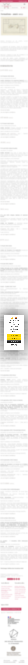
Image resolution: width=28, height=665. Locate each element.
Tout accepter (14, 335)
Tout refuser (14, 338)
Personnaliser (14, 341)
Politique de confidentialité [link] (14, 345)
